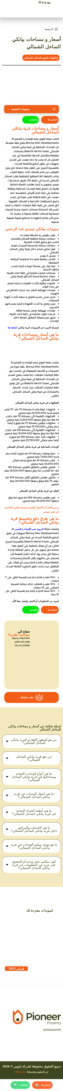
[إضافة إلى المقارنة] (17, 936)
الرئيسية (49, 29)
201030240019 (52, 1029)
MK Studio (20, 1072)
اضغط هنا (13, 327)
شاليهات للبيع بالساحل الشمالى (41, 57)
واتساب (33, 119)
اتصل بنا (52, 119)
